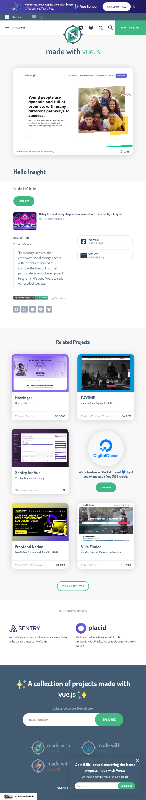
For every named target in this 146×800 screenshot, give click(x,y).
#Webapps (20, 416)
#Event (28, 565)
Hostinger (23, 397)
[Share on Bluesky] (49, 309)
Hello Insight (29, 171)
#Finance (106, 416)
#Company (34, 151)
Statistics (60, 298)
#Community (47, 151)
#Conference (38, 565)
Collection (15, 17)
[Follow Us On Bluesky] (91, 27)
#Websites (22, 151)
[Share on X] (24, 309)
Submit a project (131, 27)
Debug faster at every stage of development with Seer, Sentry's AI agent (80, 214)
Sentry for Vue (28, 472)
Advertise (62, 787)
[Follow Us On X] (101, 27)
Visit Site (24, 201)
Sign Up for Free (116, 6)
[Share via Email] (32, 309)
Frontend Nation (29, 546)
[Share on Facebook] (16, 309)
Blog (40, 17)
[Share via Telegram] (41, 309)
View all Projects (73, 586)
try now (106, 487)
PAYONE (88, 397)
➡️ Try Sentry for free (51, 219)
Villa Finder (91, 546)
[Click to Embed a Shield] (30, 297)
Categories (18, 27)
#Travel (94, 565)
